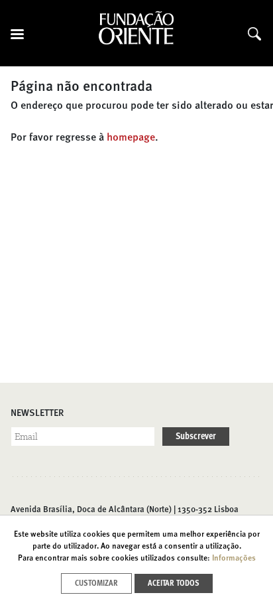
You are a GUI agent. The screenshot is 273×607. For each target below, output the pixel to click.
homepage (131, 138)
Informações (234, 559)
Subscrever (196, 436)
